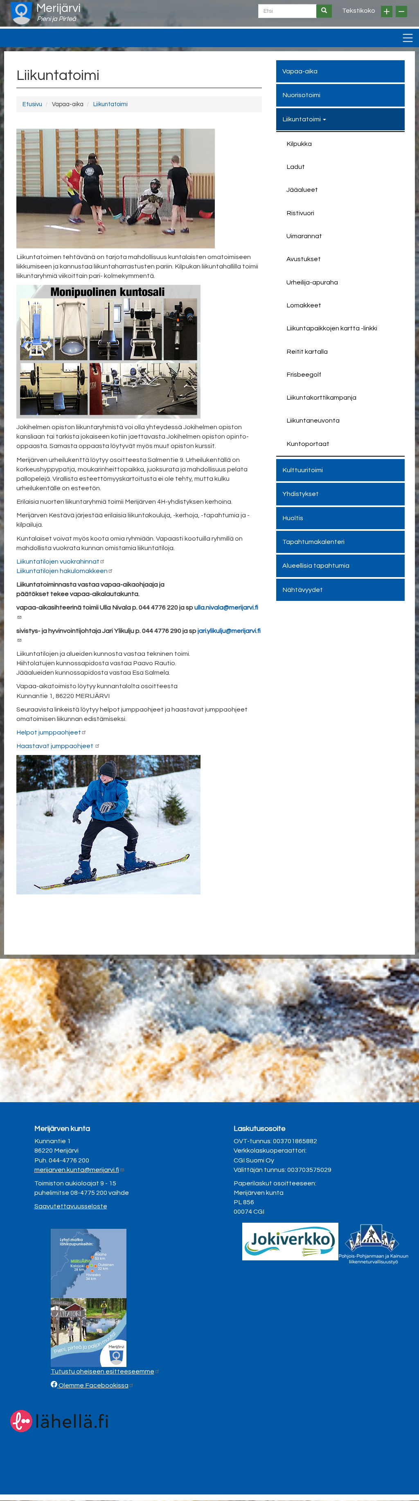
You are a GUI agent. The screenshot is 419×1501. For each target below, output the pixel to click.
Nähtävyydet (302, 590)
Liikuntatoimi (110, 104)
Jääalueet (302, 189)
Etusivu (32, 104)
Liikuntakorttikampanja (321, 397)
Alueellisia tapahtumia (315, 565)
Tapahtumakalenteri (313, 542)
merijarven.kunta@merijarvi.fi (76, 1170)
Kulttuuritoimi (302, 470)
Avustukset (303, 259)
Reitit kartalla (307, 351)
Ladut (295, 167)
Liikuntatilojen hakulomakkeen (62, 571)
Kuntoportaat (307, 444)
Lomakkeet (303, 305)
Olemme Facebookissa (92, 1385)
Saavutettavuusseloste (70, 1206)
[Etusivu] (21, 13)
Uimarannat (304, 236)
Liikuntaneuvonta (313, 420)
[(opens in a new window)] (290, 1241)
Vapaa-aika (300, 71)
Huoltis (292, 518)
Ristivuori (300, 213)
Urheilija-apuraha (312, 282)
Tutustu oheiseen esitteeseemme (102, 1371)
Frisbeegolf (303, 374)
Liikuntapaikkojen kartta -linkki (331, 328)
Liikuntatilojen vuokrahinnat (57, 561)
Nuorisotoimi (301, 95)
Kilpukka (299, 144)
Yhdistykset (300, 494)
